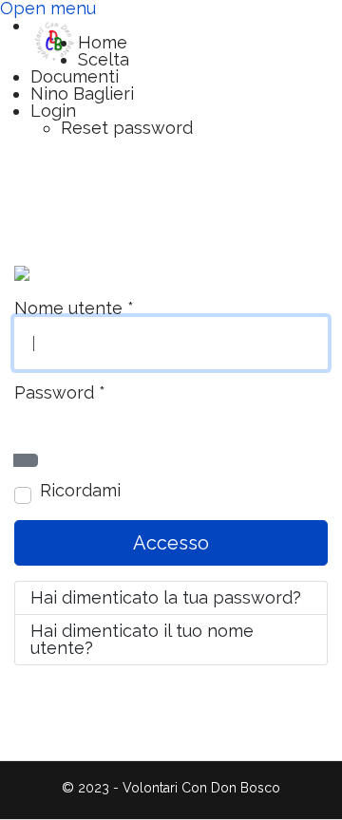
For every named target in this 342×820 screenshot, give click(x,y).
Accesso (171, 542)
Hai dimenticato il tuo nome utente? (142, 639)
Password (59, 392)
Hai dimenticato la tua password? (165, 597)
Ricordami (80, 490)
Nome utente (74, 308)
